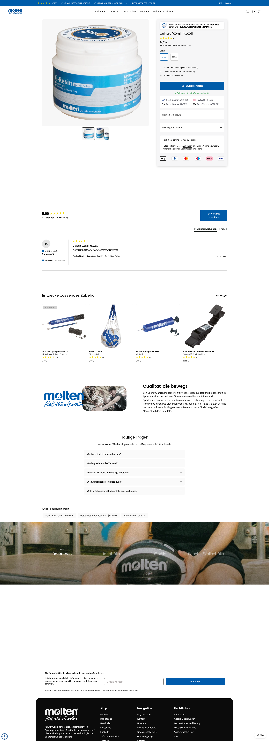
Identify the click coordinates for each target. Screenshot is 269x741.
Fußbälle (104, 731)
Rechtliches (182, 708)
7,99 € (44, 361)
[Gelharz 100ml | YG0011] (88, 133)
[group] (56, 213)
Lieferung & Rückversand (173, 127)
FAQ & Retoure (144, 714)
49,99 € (186, 361)
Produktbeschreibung (171, 114)
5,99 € (138, 361)
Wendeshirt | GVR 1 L (135, 515)
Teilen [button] (117, 256)
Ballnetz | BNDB (95, 351)
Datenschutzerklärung (185, 727)
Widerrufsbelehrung (184, 731)
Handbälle (105, 722)
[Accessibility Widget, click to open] (4, 736)
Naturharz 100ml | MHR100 (59, 515)
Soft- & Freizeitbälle (109, 736)
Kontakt (141, 718)
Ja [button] (106, 256)
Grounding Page (145, 736)
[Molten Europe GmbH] (15, 11)
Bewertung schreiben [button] (214, 215)
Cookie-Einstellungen (184, 718)
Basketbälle (106, 718)
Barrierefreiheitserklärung (187, 722)
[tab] (205, 230)
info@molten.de (163, 444)
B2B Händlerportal (146, 727)
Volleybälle (105, 727)
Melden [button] (111, 256)
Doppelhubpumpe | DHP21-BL (55, 351)
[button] (114, 11)
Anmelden (195, 681)
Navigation (144, 708)
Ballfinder (187, 145)
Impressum (179, 714)
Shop (103, 708)
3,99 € (91, 361)
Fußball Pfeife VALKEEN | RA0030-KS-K (200, 351)
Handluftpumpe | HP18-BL (147, 351)
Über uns (141, 722)
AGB (176, 736)
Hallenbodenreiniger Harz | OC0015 (98, 515)
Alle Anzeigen (220, 295)
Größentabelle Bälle (147, 731)
